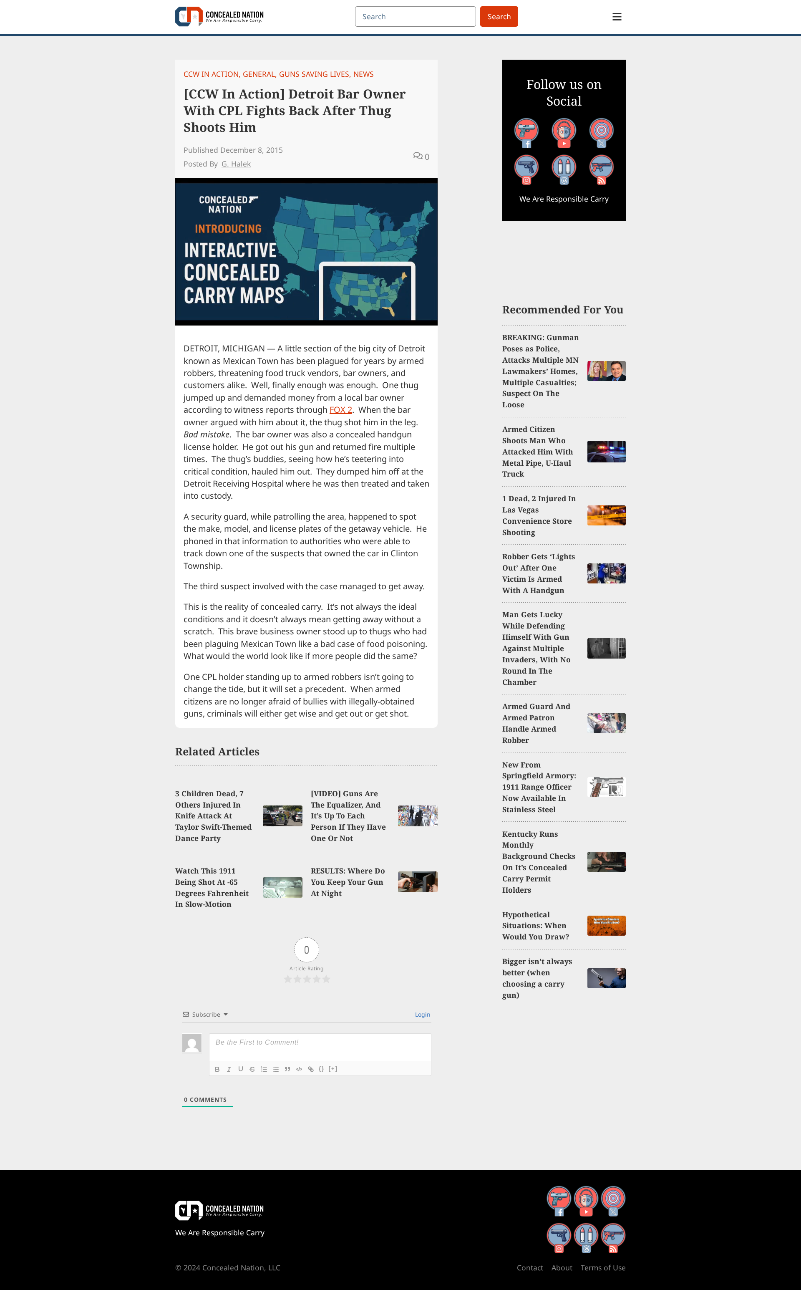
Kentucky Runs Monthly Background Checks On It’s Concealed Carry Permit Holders (539, 862)
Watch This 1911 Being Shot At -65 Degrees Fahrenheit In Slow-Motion (212, 887)
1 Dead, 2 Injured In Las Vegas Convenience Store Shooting (539, 515)
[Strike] (252, 1069)
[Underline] (241, 1069)
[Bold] (217, 1069)
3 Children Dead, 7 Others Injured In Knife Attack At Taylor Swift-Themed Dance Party (213, 815)
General (259, 74)
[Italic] (229, 1069)
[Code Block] (299, 1069)
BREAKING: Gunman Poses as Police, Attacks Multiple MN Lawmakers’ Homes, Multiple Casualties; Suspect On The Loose (540, 370)
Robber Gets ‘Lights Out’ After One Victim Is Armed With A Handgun (538, 573)
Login (422, 1014)
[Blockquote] (287, 1069)
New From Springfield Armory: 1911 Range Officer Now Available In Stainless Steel (539, 787)
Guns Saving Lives (314, 74)
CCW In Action (211, 74)
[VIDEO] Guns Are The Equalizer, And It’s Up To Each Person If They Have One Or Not (348, 815)
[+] (333, 1068)
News (363, 74)
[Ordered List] (264, 1069)
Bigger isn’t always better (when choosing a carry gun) (537, 978)
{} (322, 1068)
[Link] (311, 1069)
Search (499, 16)
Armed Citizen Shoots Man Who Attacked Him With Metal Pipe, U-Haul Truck (537, 451)
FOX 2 (341, 409)
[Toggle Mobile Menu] (617, 16)
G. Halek (236, 164)
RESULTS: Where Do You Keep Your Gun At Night (348, 882)
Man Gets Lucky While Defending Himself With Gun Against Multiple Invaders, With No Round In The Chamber (536, 648)
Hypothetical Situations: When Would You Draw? (535, 925)
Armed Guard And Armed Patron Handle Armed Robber (536, 723)
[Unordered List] (276, 1069)
